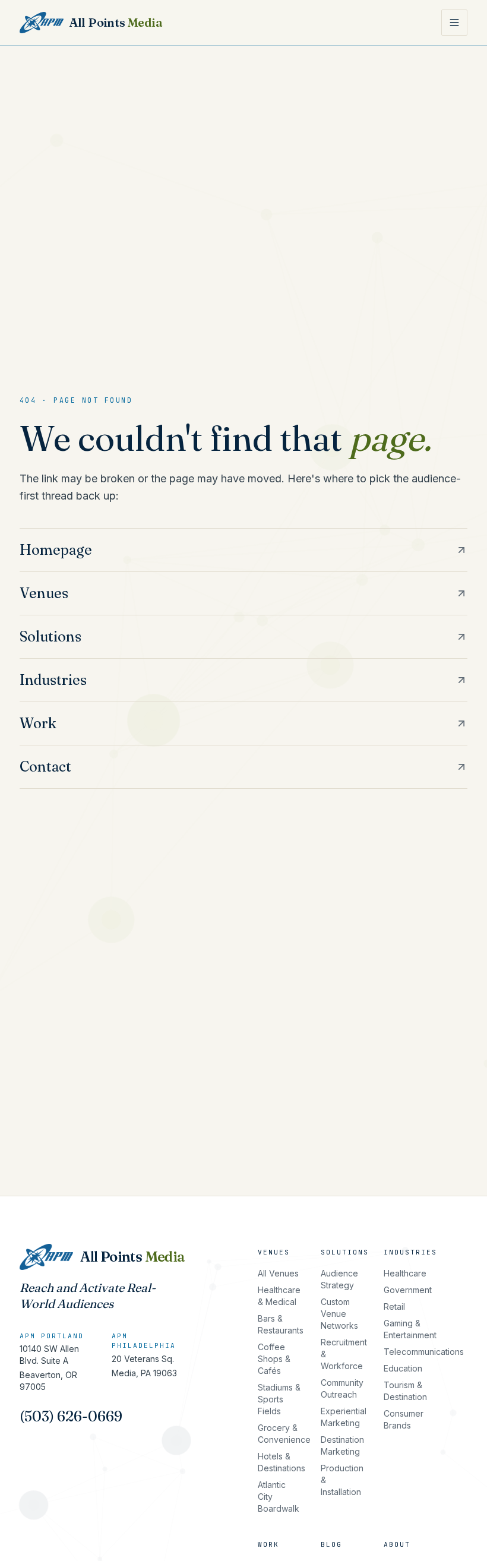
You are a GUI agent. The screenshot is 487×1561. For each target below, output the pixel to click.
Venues (274, 1252)
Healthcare (405, 1273)
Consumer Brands (403, 1419)
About (397, 1544)
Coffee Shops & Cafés (274, 1359)
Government (408, 1290)
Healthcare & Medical (279, 1296)
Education (403, 1368)
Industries (410, 1252)
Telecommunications (424, 1352)
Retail (394, 1306)
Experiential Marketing (343, 1417)
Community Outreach (342, 1388)
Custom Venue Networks (339, 1314)
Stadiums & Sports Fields (279, 1399)
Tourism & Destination (405, 1391)
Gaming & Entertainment (410, 1329)
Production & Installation (342, 1480)
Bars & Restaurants (280, 1324)
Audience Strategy (339, 1279)
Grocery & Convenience (284, 1434)
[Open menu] (454, 23)
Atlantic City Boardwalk (278, 1496)
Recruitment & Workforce (344, 1354)
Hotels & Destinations (281, 1462)
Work (268, 1544)
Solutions (345, 1252)
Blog (331, 1544)
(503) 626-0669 (71, 1416)
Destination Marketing (342, 1445)
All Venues (278, 1273)
